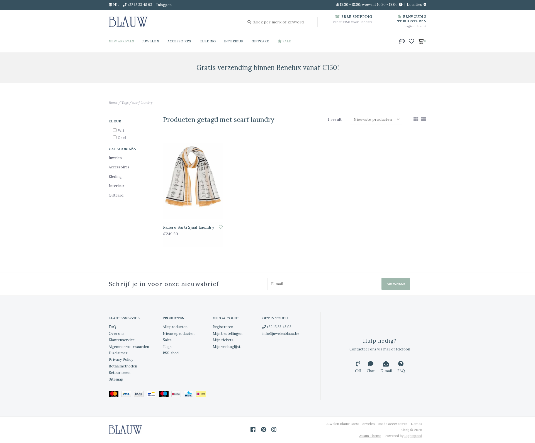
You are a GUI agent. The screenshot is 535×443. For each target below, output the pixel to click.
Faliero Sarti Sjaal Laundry (188, 227)
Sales (167, 340)
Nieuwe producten (178, 333)
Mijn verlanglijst (226, 346)
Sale (286, 41)
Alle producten (175, 327)
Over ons (117, 333)
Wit (121, 130)
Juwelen (150, 41)
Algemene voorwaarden (129, 346)
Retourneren (119, 372)
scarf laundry (142, 102)
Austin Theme (370, 436)
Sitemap (116, 379)
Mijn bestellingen (227, 333)
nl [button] (115, 5)
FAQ (112, 327)
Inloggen (164, 5)
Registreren (223, 327)
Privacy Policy (121, 359)
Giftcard (260, 41)
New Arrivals (121, 41)
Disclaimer (118, 353)
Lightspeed (413, 436)
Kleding (208, 41)
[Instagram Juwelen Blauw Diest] (274, 429)
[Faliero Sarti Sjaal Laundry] (193, 180)
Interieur (233, 41)
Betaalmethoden (123, 366)
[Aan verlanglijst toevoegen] (221, 227)
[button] (402, 40)
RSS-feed (171, 353)
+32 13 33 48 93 (278, 327)
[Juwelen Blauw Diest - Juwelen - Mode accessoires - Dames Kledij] (172, 21)
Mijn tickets (223, 340)
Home (113, 102)
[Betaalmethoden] (115, 395)
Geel (122, 137)
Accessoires (179, 41)
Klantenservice (122, 340)
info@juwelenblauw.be (280, 333)
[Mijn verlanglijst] (411, 40)
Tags (124, 102)
